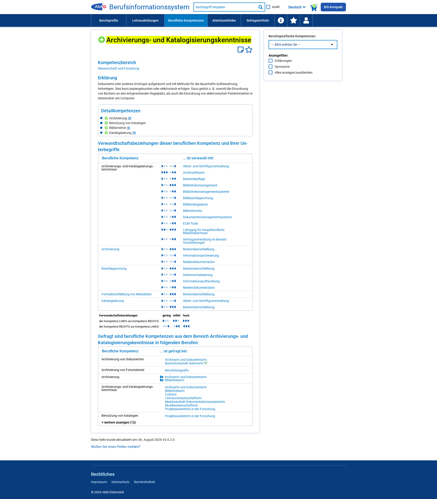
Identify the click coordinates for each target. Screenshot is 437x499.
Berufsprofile (108, 20)
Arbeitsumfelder (224, 20)
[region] (175, 65)
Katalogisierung (113, 301)
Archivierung (110, 249)
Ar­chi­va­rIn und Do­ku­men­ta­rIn (186, 359)
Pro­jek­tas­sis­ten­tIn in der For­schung (190, 409)
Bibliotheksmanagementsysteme (206, 191)
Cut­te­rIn (171, 394)
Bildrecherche (192, 211)
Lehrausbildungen (145, 20)
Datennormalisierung (198, 275)
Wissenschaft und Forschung (118, 68)
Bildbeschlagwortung (198, 198)
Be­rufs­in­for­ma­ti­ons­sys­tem (149, 7)
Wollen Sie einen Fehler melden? (115, 447)
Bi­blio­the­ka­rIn (174, 380)
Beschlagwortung (114, 268)
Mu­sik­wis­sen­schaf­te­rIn (181, 405)
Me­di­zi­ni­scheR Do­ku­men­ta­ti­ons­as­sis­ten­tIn (195, 401)
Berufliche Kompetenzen (186, 20)
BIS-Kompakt (333, 7)
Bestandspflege (194, 179)
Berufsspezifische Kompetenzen (292, 36)
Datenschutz (121, 482)
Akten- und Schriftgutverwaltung (206, 166)
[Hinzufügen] (102, 38)
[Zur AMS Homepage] (100, 7)
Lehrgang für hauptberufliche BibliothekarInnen (203, 231)
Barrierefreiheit (144, 482)
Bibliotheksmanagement (200, 185)
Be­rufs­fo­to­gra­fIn (177, 370)
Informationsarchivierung (201, 255)
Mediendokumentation (199, 262)
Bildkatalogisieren (195, 204)
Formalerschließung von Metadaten (127, 294)
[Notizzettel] (241, 50)
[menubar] (218, 20)
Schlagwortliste (257, 20)
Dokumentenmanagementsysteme (207, 217)
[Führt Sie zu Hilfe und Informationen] (280, 20)
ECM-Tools (190, 223)
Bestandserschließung (198, 249)
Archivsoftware (194, 172)
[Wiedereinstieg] (306, 20)
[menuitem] (108, 20)
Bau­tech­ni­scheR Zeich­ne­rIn (184, 363)
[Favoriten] (249, 50)
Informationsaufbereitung (201, 281)
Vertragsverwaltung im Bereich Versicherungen (204, 241)
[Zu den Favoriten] (293, 20)
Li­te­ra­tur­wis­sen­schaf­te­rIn (183, 398)
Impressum (99, 482)
